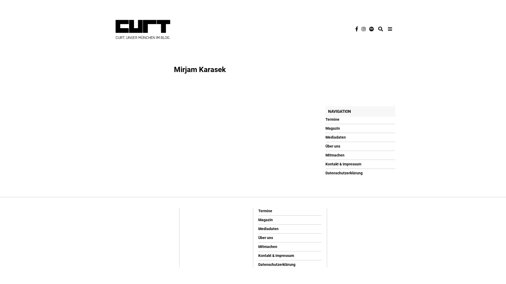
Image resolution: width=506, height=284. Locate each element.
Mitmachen (334, 155)
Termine (332, 119)
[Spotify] (371, 29)
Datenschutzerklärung (344, 173)
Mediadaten (335, 137)
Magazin (332, 128)
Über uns (332, 146)
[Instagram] (363, 29)
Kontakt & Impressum (343, 164)
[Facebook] (356, 29)
